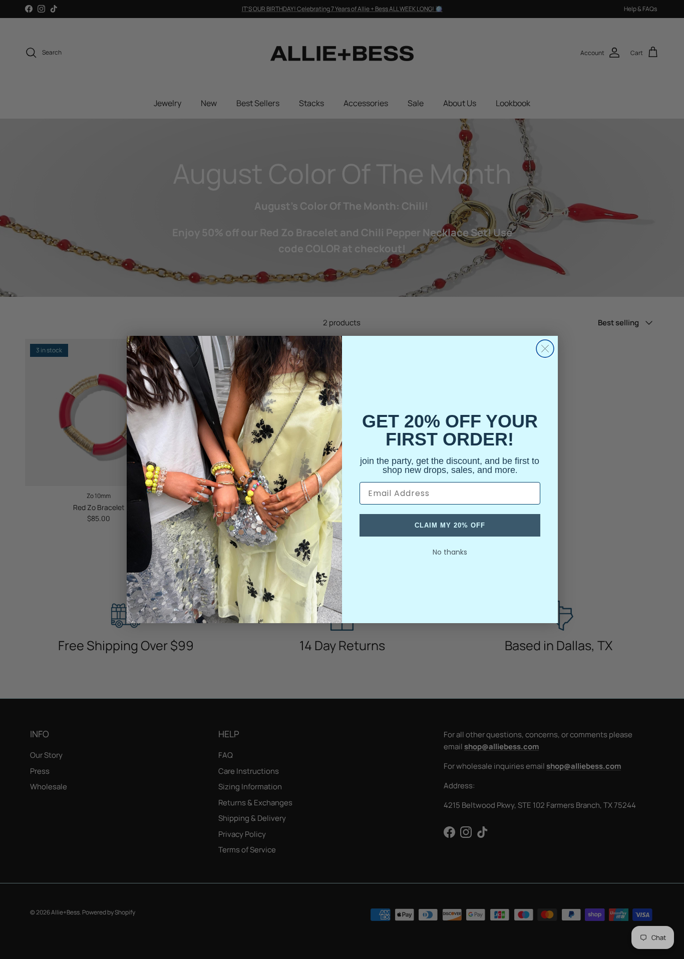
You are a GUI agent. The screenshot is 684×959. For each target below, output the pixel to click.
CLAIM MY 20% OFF (450, 525)
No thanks (450, 552)
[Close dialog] (545, 348)
